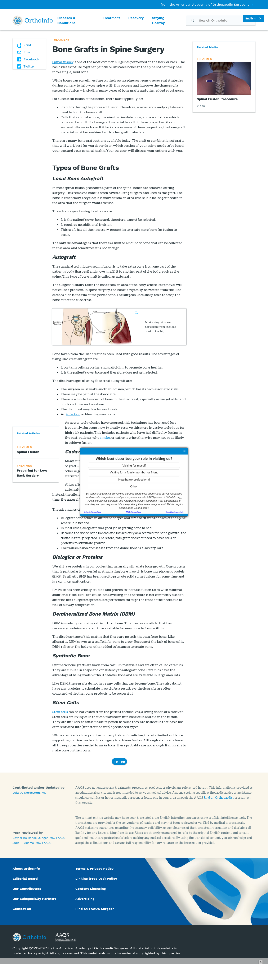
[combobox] (253, 18)
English (250, 18)
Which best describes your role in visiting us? (134, 459)
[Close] (184, 451)
